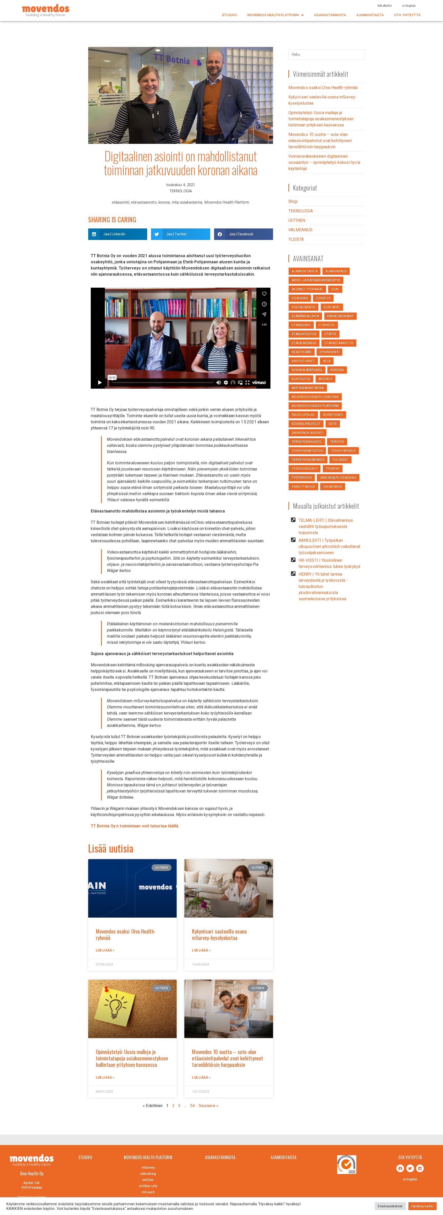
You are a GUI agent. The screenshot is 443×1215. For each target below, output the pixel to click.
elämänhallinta (305, 316)
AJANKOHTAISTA (370, 15)
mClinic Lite (148, 1186)
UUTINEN (296, 220)
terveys (337, 442)
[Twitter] (410, 1168)
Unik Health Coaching (338, 477)
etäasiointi (120, 202)
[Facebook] (400, 1168)
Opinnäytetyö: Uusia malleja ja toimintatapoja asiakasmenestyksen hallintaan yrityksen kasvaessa (132, 1058)
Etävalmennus (304, 343)
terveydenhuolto (307, 442)
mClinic (148, 1180)
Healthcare (301, 352)
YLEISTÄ (296, 239)
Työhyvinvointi (305, 468)
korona (164, 202)
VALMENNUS (300, 229)
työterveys (302, 477)
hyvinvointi (329, 352)
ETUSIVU (229, 15)
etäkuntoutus (304, 334)
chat (335, 289)
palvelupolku (303, 415)
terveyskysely (343, 451)
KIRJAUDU (385, 5)
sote (333, 424)
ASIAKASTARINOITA (330, 15)
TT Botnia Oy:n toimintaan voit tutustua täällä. (135, 826)
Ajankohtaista (304, 271)
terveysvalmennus (308, 459)
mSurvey (148, 1167)
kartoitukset (303, 361)
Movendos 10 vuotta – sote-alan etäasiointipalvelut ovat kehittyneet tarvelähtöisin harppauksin (227, 1058)
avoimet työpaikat (307, 289)
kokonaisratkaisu (307, 370)
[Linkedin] (420, 1168)
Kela (327, 361)
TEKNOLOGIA (180, 191)
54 (192, 1105)
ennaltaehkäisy (340, 316)
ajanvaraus (336, 271)
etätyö (330, 334)
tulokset (340, 459)
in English (409, 5)
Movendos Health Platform (226, 202)
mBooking (148, 1174)
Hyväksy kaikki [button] (422, 1206)
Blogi (293, 201)
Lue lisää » (105, 950)
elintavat (332, 307)
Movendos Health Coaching (315, 397)
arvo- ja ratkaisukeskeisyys (316, 280)
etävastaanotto (143, 202)
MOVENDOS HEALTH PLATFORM (273, 15)
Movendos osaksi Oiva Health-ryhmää (126, 934)
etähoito (327, 325)
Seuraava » (208, 1105)
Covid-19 (323, 298)
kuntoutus (301, 379)
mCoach (325, 379)
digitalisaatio (304, 307)
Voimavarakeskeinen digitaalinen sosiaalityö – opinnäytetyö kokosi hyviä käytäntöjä (324, 162)
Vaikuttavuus (303, 486)
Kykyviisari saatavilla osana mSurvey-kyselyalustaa (219, 934)
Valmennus (332, 486)
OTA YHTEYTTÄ (407, 15)
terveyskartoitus (307, 451)
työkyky (333, 468)
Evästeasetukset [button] (390, 1206)
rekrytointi (333, 415)
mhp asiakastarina (187, 202)
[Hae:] (326, 54)
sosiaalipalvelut (306, 424)
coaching (300, 298)
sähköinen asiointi (307, 433)
